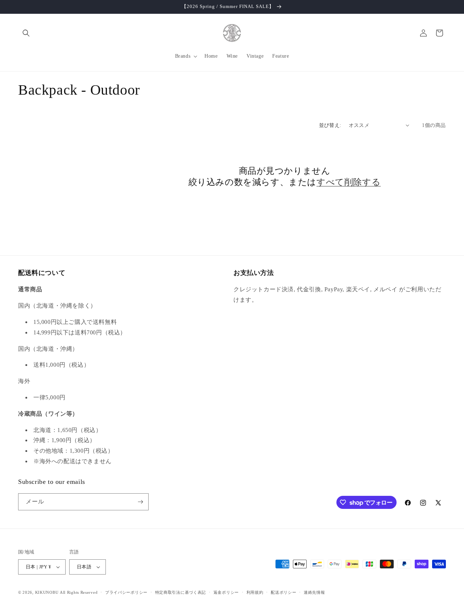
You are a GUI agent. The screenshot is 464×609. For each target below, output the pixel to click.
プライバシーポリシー (126, 592)
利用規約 (255, 592)
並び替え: (330, 125)
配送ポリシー (283, 592)
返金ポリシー (226, 592)
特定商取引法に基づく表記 (180, 592)
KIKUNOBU (47, 592)
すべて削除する (348, 182)
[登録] (140, 501)
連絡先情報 (314, 592)
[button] (26, 33)
